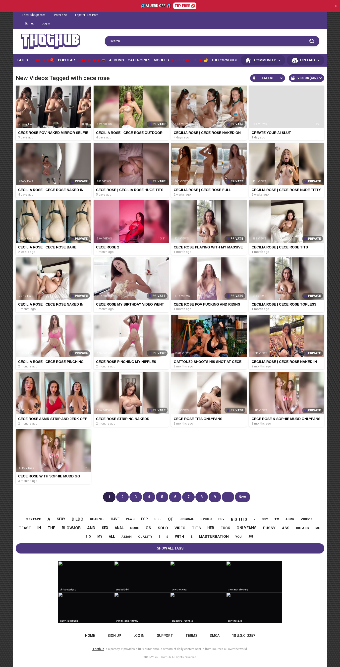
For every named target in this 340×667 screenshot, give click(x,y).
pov (221, 519)
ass (285, 528)
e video (206, 519)
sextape (33, 519)
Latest (23, 60)
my (99, 537)
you (238, 537)
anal (119, 528)
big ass (302, 528)
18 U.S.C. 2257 (243, 636)
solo (163, 528)
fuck (225, 528)
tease (25, 528)
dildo (77, 519)
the (51, 528)
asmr (289, 519)
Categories (139, 60)
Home (90, 636)
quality (145, 537)
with (179, 537)
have (115, 519)
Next (242, 497)
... (228, 497)
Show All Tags (170, 548)
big (88, 536)
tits (196, 528)
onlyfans (246, 528)
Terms (191, 636)
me (317, 528)
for (144, 519)
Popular (66, 60)
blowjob (71, 528)
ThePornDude (224, 60)
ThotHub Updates (34, 15)
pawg (130, 519)
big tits (239, 519)
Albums (116, 60)
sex (105, 528)
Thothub (165, 657)
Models (161, 60)
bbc (265, 519)
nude (134, 528)
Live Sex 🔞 (44, 60)
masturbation (214, 536)
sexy (61, 519)
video (179, 528)
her (210, 528)
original (186, 519)
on (148, 528)
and (91, 528)
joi (250, 536)
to (276, 519)
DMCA (215, 636)
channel (97, 519)
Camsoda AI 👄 (92, 60)
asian (126, 537)
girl (157, 519)
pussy (269, 528)
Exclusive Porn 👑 (190, 60)
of (170, 519)
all (112, 537)
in (39, 528)
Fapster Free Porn (86, 15)
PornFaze (60, 15)
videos (307, 519)
